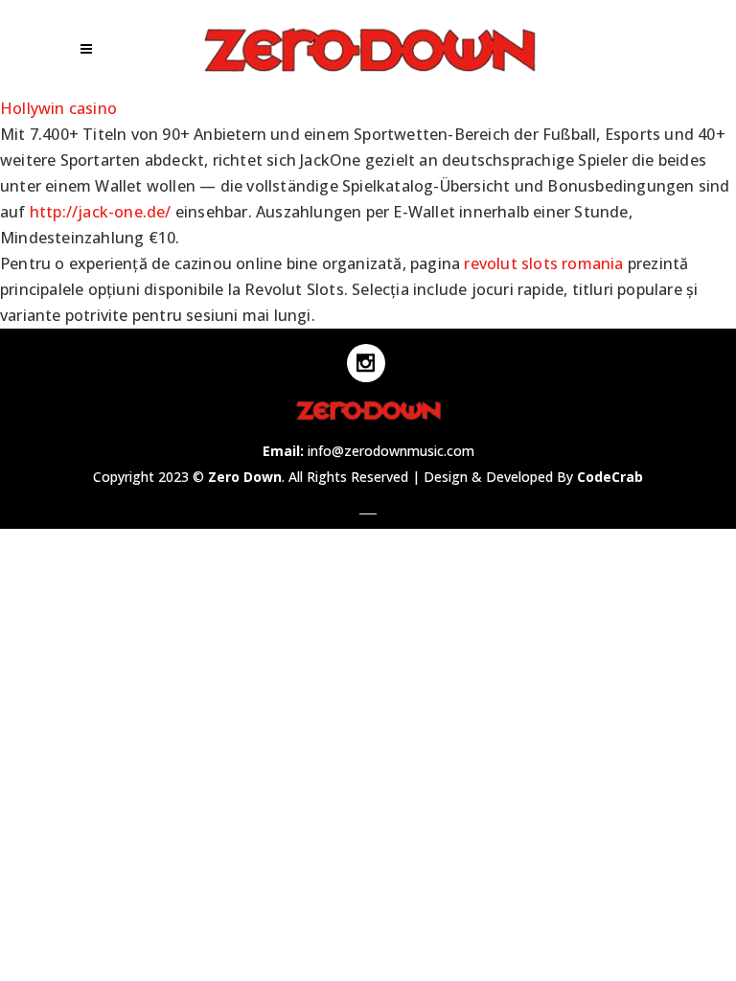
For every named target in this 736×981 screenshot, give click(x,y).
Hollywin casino (58, 108)
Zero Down (245, 477)
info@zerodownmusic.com (391, 451)
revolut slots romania (543, 263)
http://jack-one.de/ (101, 211)
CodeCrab (610, 477)
